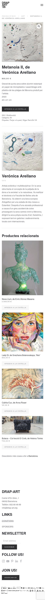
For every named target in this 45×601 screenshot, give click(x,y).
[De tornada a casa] (5, 5)
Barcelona (33, 456)
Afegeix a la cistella (15, 109)
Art (11, 117)
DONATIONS (8, 520)
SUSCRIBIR (9, 547)
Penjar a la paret (16, 120)
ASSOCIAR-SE (10, 577)
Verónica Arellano (19, 176)
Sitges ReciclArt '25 (30, 120)
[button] (42, 5)
